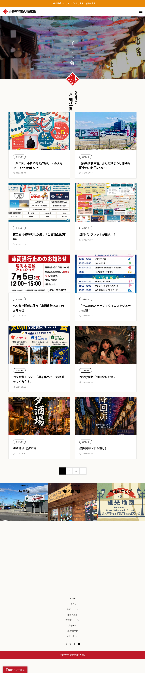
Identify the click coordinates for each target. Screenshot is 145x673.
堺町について (72, 609)
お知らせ (19, 157)
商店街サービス (72, 620)
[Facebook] (74, 644)
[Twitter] (70, 644)
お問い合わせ (72, 636)
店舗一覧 (72, 625)
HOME (72, 598)
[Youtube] (78, 644)
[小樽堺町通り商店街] (19, 11)
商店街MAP (72, 631)
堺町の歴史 (72, 615)
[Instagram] (66, 644)
